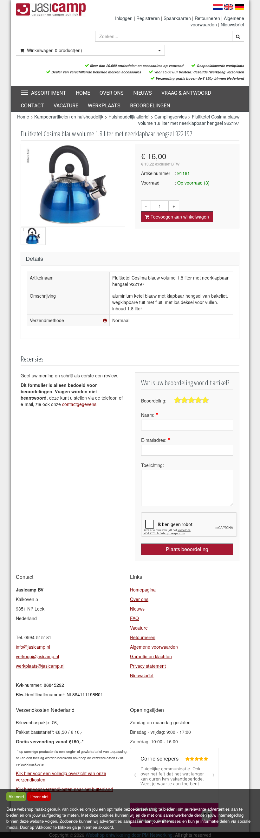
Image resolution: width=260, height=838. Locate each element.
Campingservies (170, 116)
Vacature (66, 106)
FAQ (134, 618)
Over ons (112, 93)
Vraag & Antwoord (186, 93)
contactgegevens (79, 404)
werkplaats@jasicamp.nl (40, 666)
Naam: (148, 415)
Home (83, 93)
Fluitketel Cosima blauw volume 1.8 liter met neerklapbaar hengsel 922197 (188, 119)
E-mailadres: (154, 440)
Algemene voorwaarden (154, 647)
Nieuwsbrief (232, 24)
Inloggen (124, 18)
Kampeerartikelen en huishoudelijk (68, 116)
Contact (32, 106)
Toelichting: (152, 465)
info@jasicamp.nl (33, 647)
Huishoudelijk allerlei (129, 116)
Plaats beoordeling (187, 549)
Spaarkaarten (177, 18)
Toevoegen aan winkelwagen (179, 216)
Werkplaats (104, 106)
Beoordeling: (153, 400)
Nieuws (142, 93)
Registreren (148, 18)
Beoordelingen (150, 106)
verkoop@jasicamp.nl (37, 656)
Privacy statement (148, 666)
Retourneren (207, 18)
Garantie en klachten (151, 656)
